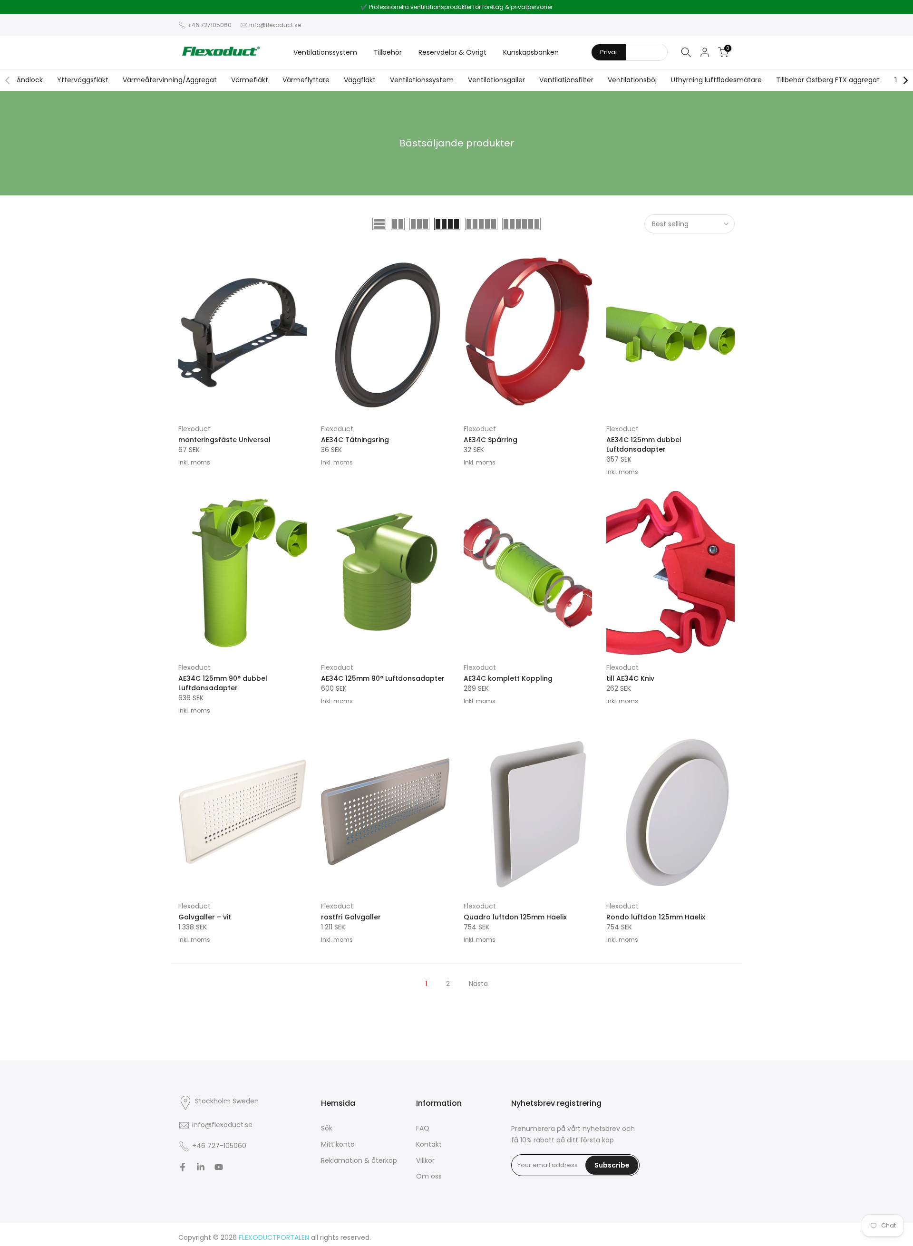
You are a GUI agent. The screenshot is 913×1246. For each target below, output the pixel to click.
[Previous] (8, 80)
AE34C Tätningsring (355, 439)
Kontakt (429, 1144)
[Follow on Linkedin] (200, 1167)
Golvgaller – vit (204, 917)
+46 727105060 (209, 25)
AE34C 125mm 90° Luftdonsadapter (383, 678)
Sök (326, 1128)
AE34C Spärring (490, 439)
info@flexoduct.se (275, 25)
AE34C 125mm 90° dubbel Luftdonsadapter (222, 683)
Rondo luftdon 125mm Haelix (655, 917)
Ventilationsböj (632, 80)
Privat (608, 52)
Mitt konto (338, 1144)
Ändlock (30, 80)
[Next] (905, 80)
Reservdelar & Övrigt (452, 52)
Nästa (478, 983)
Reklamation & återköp (359, 1160)
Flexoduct (194, 429)
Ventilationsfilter (566, 80)
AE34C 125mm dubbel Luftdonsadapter (643, 444)
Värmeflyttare (306, 80)
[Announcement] (456, 7)
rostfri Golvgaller (351, 917)
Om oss (429, 1176)
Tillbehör (388, 52)
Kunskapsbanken (531, 52)
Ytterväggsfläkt (82, 80)
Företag (646, 52)
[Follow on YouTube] (218, 1167)
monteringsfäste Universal (224, 439)
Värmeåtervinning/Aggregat (170, 80)
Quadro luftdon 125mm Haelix (515, 917)
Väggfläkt (360, 80)
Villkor (425, 1160)
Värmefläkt (249, 80)
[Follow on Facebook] (182, 1167)
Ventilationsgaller (496, 80)
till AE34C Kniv (630, 678)
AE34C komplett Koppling (508, 678)
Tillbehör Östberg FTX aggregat (828, 80)
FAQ (422, 1128)
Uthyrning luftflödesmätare (716, 80)
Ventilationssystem (325, 52)
